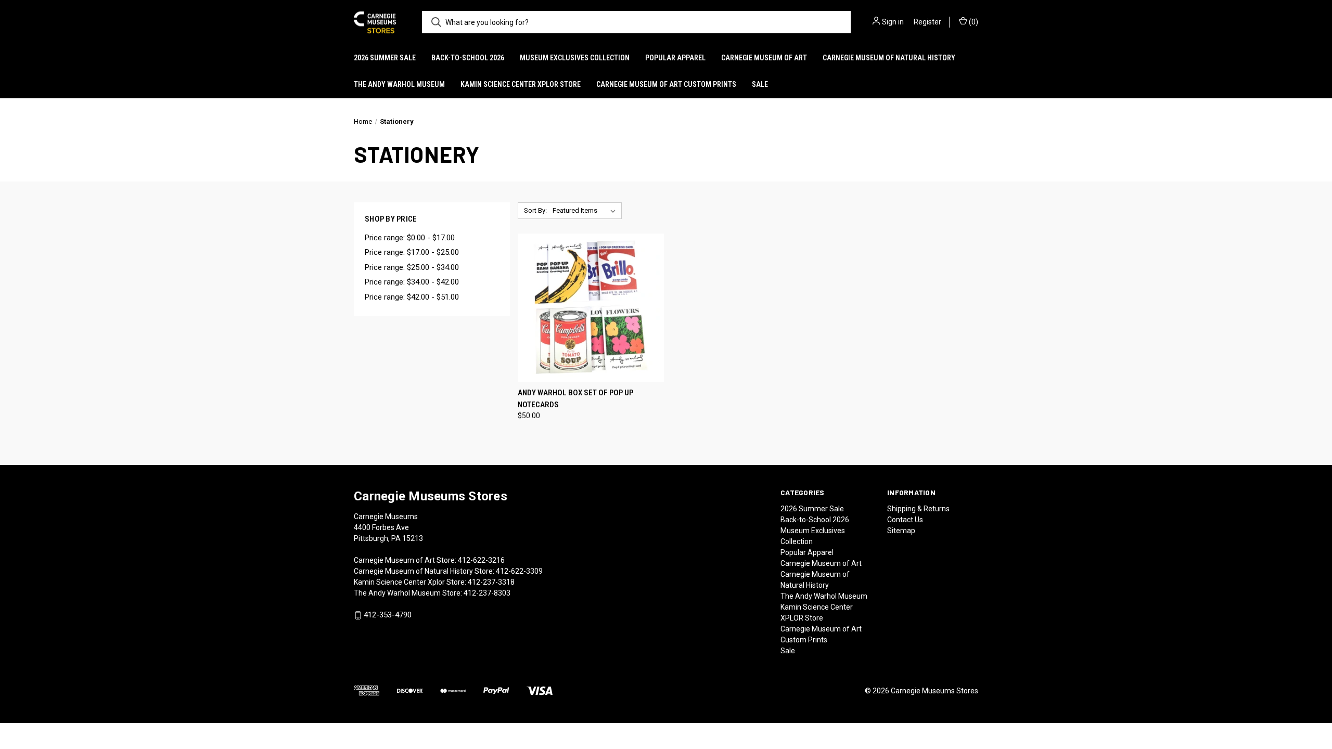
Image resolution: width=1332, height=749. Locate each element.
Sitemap (901, 530)
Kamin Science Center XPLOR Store (520, 84)
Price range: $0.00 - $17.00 (410, 237)
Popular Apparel (675, 58)
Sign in (893, 22)
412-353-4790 (388, 615)
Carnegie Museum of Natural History (889, 58)
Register (927, 22)
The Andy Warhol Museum (399, 84)
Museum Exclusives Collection (575, 58)
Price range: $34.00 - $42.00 (412, 282)
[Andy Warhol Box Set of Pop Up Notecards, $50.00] (591, 308)
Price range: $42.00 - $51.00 (412, 297)
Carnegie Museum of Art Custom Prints (666, 84)
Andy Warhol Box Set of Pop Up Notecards (575, 398)
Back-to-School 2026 (467, 58)
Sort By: (535, 210)
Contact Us (905, 519)
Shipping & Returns (918, 509)
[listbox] (586, 210)
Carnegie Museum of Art (764, 58)
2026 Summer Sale (385, 58)
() (972, 22)
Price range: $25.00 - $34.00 (412, 267)
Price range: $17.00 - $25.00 (412, 252)
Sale (760, 84)
